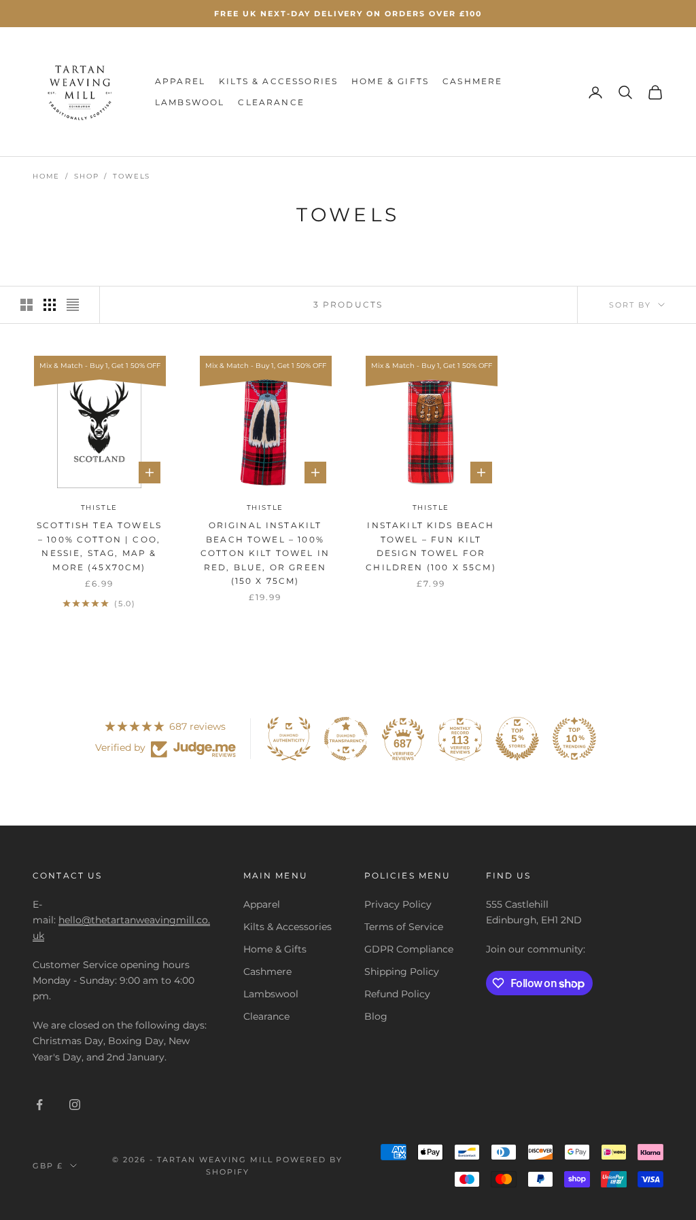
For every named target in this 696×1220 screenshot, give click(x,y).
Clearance (271, 102)
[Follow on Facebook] (39, 1104)
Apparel (180, 81)
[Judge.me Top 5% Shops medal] (517, 738)
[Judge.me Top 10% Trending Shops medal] (574, 738)
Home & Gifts (390, 81)
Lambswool (189, 102)
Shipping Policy (401, 971)
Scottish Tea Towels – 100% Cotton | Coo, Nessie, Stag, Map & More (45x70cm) (99, 546)
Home (46, 176)
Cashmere (472, 81)
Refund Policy (397, 994)
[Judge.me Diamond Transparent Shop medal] (346, 738)
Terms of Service (403, 927)
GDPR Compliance (408, 949)
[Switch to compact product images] (73, 304)
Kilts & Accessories (278, 81)
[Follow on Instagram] (75, 1104)
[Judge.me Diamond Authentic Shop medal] (289, 738)
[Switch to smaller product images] (50, 304)
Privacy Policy (398, 904)
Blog (375, 1016)
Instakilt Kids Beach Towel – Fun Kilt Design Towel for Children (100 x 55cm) (430, 546)
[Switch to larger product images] (26, 304)
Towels (131, 176)
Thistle (99, 507)
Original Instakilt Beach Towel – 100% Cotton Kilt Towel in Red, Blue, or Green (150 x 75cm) (265, 553)
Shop (86, 176)
